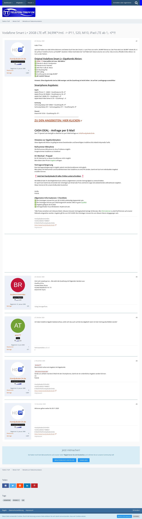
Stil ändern (136, 510)
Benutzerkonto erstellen (64, 460)
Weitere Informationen (124, 516)
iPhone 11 (16, 500)
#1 (136, 41)
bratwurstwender (42, 372)
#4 (136, 361)
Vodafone (7, 500)
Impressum (38, 227)
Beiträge (9, 73)
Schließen (136, 516)
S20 (23, 500)
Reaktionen (10, 70)
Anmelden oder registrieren (122, 3)
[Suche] (136, 3)
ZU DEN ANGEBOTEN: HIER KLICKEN (57, 120)
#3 (136, 317)
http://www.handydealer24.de (44, 225)
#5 (136, 404)
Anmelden (84, 460)
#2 (136, 277)
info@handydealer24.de (86, 133)
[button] (5, 485)
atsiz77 (38, 365)
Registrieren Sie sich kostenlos (74, 455)
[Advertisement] (99, 11)
